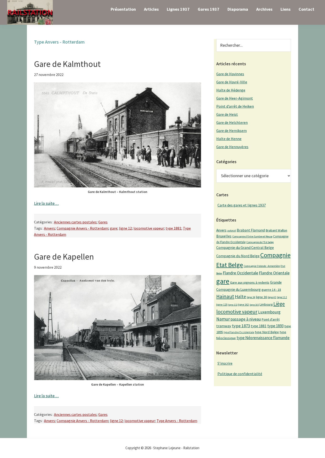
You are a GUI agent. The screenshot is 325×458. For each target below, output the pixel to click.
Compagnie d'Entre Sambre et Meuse (252, 236)
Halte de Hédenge (230, 90)
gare (113, 228)
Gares (103, 222)
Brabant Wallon (276, 230)
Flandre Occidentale (240, 273)
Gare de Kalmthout (67, 64)
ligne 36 (261, 297)
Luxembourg (269, 312)
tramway (223, 325)
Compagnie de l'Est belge (260, 242)
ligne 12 (125, 228)
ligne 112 (282, 297)
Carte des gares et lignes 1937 (241, 205)
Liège (279, 304)
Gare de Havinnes (230, 73)
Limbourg (266, 304)
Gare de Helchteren (232, 122)
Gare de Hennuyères (232, 146)
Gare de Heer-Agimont (234, 98)
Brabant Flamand (251, 230)
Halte (240, 296)
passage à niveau (246, 319)
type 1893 (275, 325)
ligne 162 (243, 304)
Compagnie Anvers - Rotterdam (82, 228)
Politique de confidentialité (239, 373)
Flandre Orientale (274, 273)
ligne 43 (272, 297)
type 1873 (241, 325)
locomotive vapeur (148, 228)
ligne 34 (251, 297)
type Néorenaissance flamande (263, 337)
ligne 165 (254, 304)
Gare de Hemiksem (231, 130)
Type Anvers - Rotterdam (177, 420)
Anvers (49, 228)
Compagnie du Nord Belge (238, 255)
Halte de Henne (228, 138)
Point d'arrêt (270, 319)
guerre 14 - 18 (271, 289)
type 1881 (173, 228)
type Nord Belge (267, 332)
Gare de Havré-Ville (231, 82)
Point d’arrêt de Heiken (235, 106)
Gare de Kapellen (64, 257)
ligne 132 (232, 304)
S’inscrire (224, 363)
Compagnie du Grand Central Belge (245, 247)
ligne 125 (221, 304)
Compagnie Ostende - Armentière (262, 266)
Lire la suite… (46, 203)
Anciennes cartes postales (75, 222)
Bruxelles (223, 236)
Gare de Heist (227, 114)
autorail (231, 230)
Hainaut (225, 296)
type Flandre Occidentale (239, 332)
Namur (223, 319)
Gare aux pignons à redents (249, 282)
